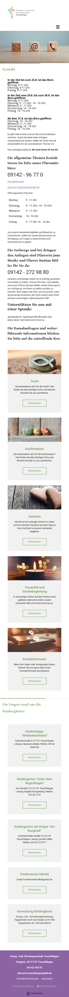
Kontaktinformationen (28, 978)
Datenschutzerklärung (23, 986)
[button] (34, 27)
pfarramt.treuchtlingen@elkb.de (23, 187)
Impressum (46, 978)
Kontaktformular (16, 181)
